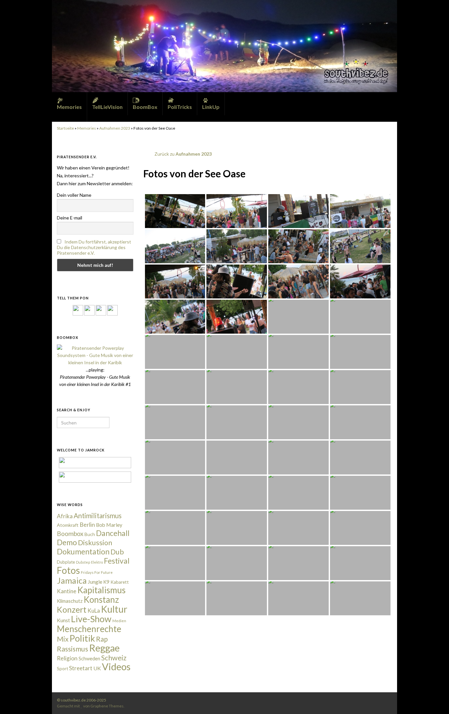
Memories (86, 128)
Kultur (114, 609)
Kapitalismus (101, 590)
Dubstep (83, 562)
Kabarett (119, 582)
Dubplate (66, 562)
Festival (117, 560)
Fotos (68, 570)
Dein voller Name (74, 195)
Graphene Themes (107, 705)
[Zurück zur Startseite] (224, 46)
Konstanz (101, 599)
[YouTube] (101, 310)
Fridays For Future (97, 572)
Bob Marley (109, 525)
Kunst (63, 620)
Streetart (80, 668)
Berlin (87, 524)
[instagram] (89, 310)
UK (97, 668)
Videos (116, 666)
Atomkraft (68, 525)
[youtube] (379, 700)
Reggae (104, 647)
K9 (106, 582)
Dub (117, 552)
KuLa (93, 610)
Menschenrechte (89, 629)
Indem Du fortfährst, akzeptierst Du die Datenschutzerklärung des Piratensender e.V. (94, 247)
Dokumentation (83, 551)
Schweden (89, 658)
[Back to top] (434, 699)
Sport (62, 668)
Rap (102, 639)
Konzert (71, 609)
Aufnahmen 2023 (114, 128)
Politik (82, 638)
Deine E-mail (69, 217)
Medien (119, 621)
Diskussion (95, 542)
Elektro (97, 562)
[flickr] (389, 700)
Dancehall (113, 533)
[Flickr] (112, 310)
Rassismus (72, 649)
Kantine (66, 591)
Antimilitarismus (98, 516)
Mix (62, 639)
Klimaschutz (70, 601)
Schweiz (114, 657)
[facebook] (358, 700)
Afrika (65, 516)
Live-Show (91, 618)
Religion (67, 658)
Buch (89, 534)
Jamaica (72, 580)
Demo (67, 542)
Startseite (65, 128)
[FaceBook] (78, 310)
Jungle (95, 582)
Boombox (70, 533)
